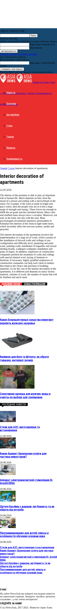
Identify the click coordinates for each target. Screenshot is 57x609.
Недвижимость (14, 158)
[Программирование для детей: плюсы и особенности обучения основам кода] (8, 527)
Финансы (10, 147)
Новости (10, 92)
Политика (11, 103)
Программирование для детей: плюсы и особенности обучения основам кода (24, 534)
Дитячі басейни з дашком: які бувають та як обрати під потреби (27, 508)
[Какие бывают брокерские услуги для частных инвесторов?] (8, 447)
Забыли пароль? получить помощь (18, 54)
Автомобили (12, 114)
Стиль (9, 125)
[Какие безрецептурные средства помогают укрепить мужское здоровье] (17, 313)
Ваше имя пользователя (42, 44)
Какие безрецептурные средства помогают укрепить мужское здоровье (27, 321)
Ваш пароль (35, 47)
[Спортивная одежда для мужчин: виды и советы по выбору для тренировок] (17, 387)
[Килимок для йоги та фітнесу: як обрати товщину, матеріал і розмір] (17, 350)
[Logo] (8, 82)
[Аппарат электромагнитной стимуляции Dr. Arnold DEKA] (8, 474)
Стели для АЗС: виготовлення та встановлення (20, 428)
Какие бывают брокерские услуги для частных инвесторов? (23, 455)
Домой (3, 168)
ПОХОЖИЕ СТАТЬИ (11, 284)
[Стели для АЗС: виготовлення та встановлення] (8, 421)
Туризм (10, 136)
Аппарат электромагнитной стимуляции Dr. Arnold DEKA (26, 481)
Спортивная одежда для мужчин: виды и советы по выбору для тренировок (25, 395)
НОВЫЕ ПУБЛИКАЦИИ (34, 284)
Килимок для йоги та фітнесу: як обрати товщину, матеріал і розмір (24, 358)
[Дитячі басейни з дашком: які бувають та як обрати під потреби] (8, 500)
